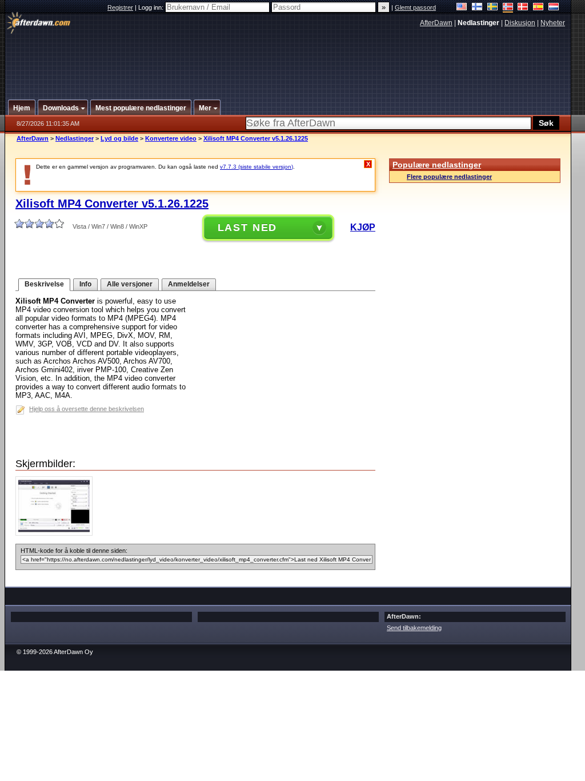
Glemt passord (415, 7)
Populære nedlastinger (436, 164)
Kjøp (362, 227)
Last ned (248, 227)
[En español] (538, 8)
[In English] (461, 8)
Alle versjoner (130, 284)
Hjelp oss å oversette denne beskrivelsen (86, 408)
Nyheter (552, 23)
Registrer (120, 7)
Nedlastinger (74, 138)
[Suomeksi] (477, 8)
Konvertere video (171, 138)
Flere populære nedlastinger (449, 176)
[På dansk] (523, 8)
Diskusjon (519, 23)
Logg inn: (151, 7)
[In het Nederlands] (553, 8)
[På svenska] (492, 8)
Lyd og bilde (119, 138)
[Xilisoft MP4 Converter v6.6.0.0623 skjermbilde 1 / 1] (56, 533)
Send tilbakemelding (414, 627)
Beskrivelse (44, 284)
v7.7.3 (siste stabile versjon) (256, 167)
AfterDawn (436, 23)
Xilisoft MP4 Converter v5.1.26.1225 (255, 138)
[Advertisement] (288, 59)
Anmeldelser (189, 284)
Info (85, 284)
